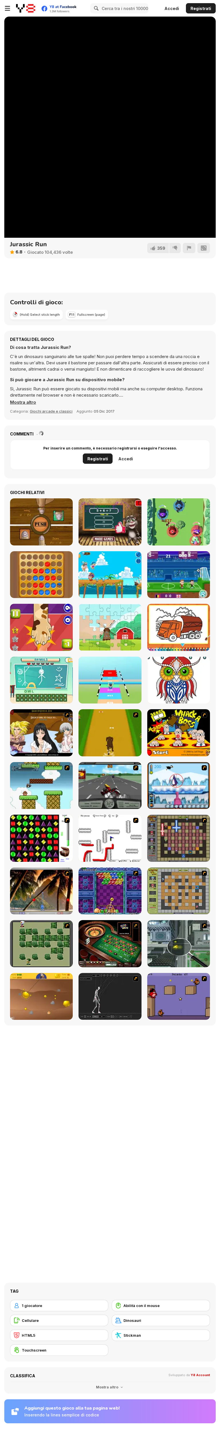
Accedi (171, 8)
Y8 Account (200, 1375)
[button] (23, 402)
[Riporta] (189, 248)
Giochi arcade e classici (51, 411)
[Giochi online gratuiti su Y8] (25, 8)
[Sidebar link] (7, 8)
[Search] (95, 8)
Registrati (200, 8)
